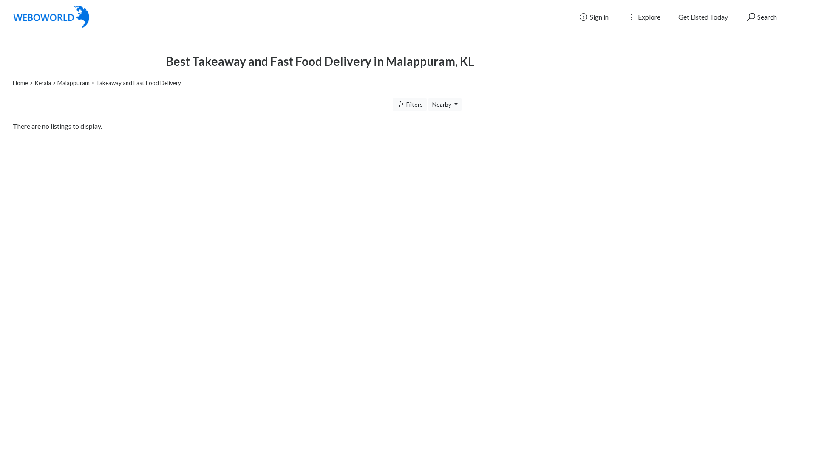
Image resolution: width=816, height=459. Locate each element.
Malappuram (73, 82)
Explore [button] (648, 17)
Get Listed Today (703, 17)
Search (766, 17)
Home (20, 82)
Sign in (599, 17)
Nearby (442, 104)
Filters (414, 104)
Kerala (42, 82)
